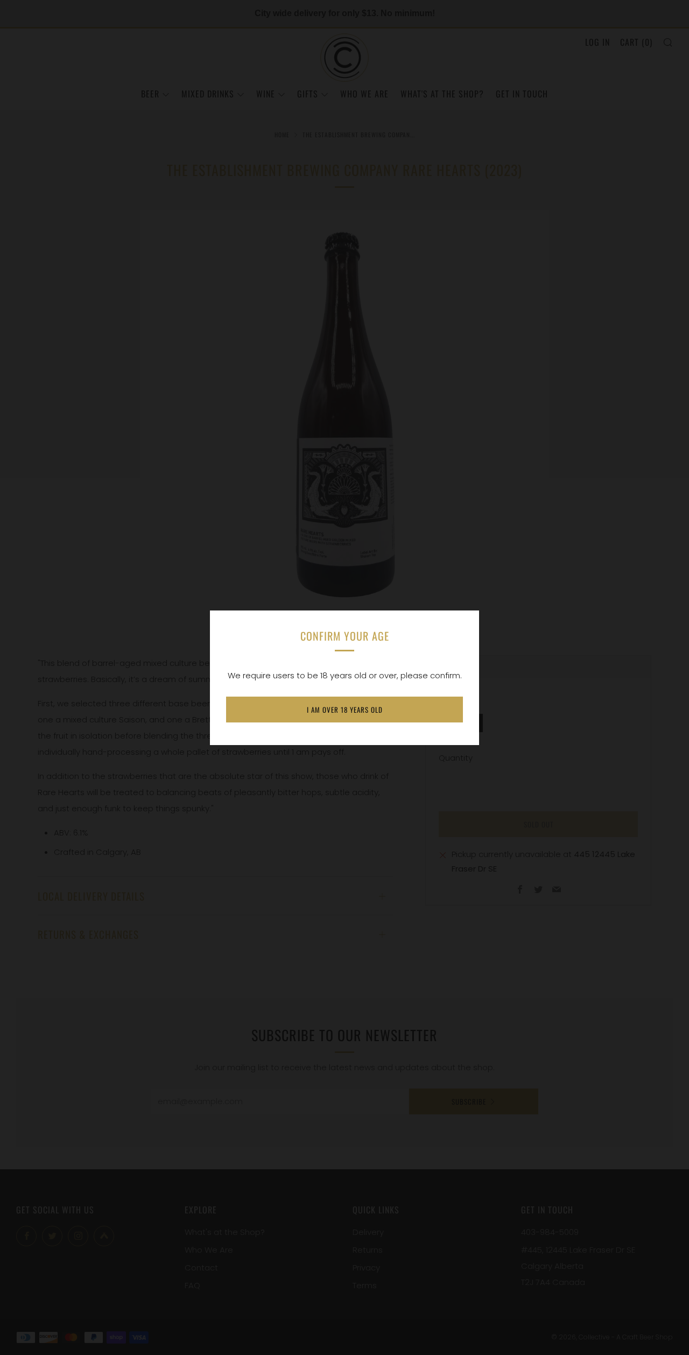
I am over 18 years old (345, 709)
